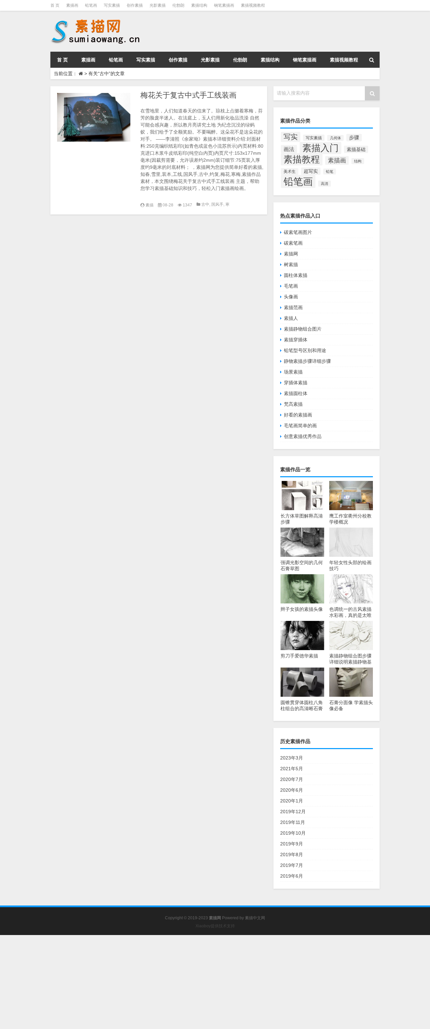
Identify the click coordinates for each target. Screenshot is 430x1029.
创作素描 (135, 5)
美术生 (290, 171)
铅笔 (329, 171)
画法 (289, 149)
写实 (291, 137)
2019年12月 (293, 811)
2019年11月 (292, 822)
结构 (357, 161)
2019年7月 (291, 865)
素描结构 (199, 5)
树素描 (291, 264)
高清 (324, 184)
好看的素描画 (298, 415)
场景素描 (293, 372)
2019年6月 (291, 876)
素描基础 (356, 149)
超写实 (311, 171)
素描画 (72, 5)
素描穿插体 (295, 339)
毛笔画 (291, 286)
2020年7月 (291, 779)
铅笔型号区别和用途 (305, 350)
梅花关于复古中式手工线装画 (188, 95)
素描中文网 (255, 918)
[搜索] (371, 60)
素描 (149, 205)
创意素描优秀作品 (302, 436)
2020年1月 (291, 800)
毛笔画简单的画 (300, 425)
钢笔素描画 (224, 5)
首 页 (54, 5)
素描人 (291, 318)
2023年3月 (291, 758)
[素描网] (96, 20)
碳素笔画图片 (298, 232)
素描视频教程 (253, 5)
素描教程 (302, 159)
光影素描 (157, 5)
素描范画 (293, 307)
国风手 (217, 204)
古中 (205, 204)
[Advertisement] (201, 982)
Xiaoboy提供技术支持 (215, 926)
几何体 (335, 138)
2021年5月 (291, 768)
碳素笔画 (293, 243)
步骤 (354, 137)
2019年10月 (293, 833)
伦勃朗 (178, 5)
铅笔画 (91, 5)
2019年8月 (291, 854)
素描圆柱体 (295, 393)
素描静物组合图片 (302, 329)
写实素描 (112, 5)
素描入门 (320, 148)
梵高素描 (293, 404)
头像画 (291, 296)
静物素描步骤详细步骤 (307, 361)
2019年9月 (291, 843)
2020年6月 (291, 790)
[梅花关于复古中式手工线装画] (93, 117)
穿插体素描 (295, 382)
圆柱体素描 (295, 275)
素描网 (291, 253)
